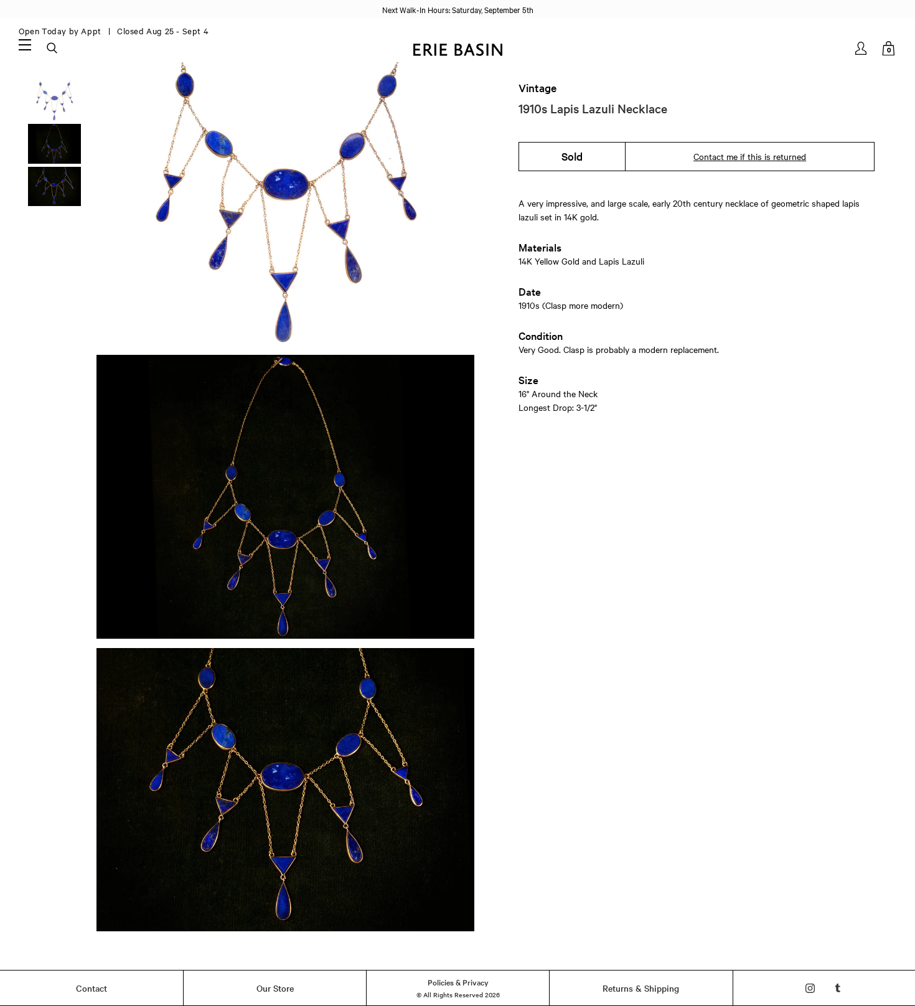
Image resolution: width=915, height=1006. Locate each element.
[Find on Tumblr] (838, 988)
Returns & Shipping (641, 988)
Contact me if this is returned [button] (749, 156)
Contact (91, 988)
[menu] (25, 44)
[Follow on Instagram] (810, 988)
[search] (53, 48)
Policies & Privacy (458, 982)
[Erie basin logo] (457, 48)
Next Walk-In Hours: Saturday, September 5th (457, 9)
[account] (861, 48)
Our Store (275, 988)
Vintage (537, 88)
